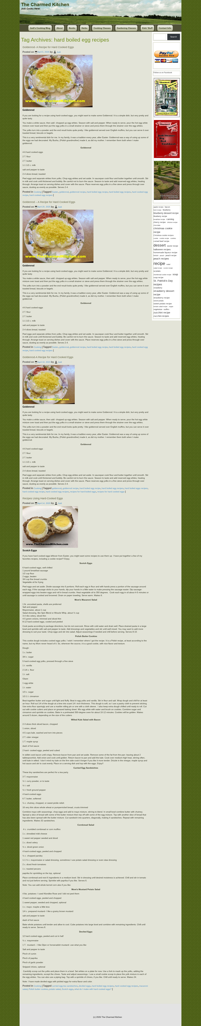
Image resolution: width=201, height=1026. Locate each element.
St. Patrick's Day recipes (163, 282)
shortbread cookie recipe (162, 274)
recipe (159, 263)
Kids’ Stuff (147, 28)
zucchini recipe (161, 312)
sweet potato (158, 301)
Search (173, 37)
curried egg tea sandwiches (65, 986)
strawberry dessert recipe (163, 293)
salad (168, 264)
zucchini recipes (161, 316)
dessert (159, 245)
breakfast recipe (159, 219)
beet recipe (157, 210)
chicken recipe (172, 222)
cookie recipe (164, 238)
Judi (59, 52)
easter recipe (172, 246)
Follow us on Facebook (162, 73)
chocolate (156, 225)
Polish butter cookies (38, 989)
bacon (167, 207)
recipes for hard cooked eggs (110, 491)
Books (72, 28)
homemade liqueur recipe (165, 252)
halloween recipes (162, 249)
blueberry (167, 210)
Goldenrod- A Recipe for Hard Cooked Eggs (48, 47)
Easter (55, 192)
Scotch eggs (67, 989)
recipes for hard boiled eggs (83, 491)
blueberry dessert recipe (166, 213)
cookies (173, 238)
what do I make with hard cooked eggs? (93, 989)
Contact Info (165, 28)
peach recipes (161, 258)
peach (162, 255)
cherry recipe (159, 222)
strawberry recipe (161, 298)
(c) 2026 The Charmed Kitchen (107, 1017)
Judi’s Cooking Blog (40, 28)
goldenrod (64, 192)
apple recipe (158, 207)
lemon (155, 255)
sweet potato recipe (162, 304)
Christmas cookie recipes (163, 235)
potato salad (55, 989)
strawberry (157, 288)
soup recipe (158, 277)
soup (175, 274)
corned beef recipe (161, 241)
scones (157, 271)
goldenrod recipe (78, 192)
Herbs (84, 28)
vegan (171, 306)
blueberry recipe (160, 216)
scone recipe (168, 268)
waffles (166, 309)
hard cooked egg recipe (34, 491)
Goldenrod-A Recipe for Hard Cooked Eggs (48, 357)
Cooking (37, 192)
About (60, 28)
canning (170, 219)
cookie (155, 238)
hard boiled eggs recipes (136, 488)
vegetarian (157, 309)
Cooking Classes (102, 28)
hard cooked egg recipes (41, 195)
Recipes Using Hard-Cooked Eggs (43, 498)
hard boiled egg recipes (120, 192)
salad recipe (157, 268)
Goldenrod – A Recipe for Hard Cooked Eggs (49, 202)
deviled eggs (85, 986)
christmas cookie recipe (162, 230)
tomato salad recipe (160, 306)
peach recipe (171, 255)
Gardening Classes (126, 28)
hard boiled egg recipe (97, 192)
